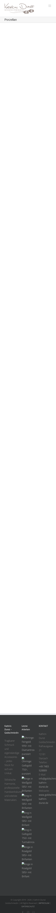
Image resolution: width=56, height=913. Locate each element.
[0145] (28, 801)
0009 (28, 671)
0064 (28, 296)
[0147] (28, 766)
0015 (28, 524)
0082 (28, 252)
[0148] (29, 746)
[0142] (28, 853)
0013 (28, 618)
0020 (28, 480)
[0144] (28, 819)
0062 (28, 341)
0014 (28, 581)
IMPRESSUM (44, 903)
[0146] (28, 784)
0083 (28, 207)
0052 (28, 390)
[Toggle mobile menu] (50, 5)
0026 (28, 447)
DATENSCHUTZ (28, 906)
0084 (28, 166)
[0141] (28, 870)
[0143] (29, 836)
